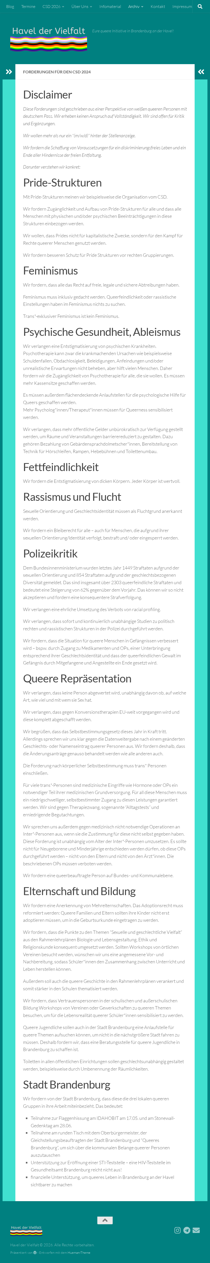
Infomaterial (110, 6)
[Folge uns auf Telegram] (187, 1230)
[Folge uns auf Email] (196, 1230)
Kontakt (158, 6)
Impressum (182, 6)
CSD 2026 (51, 6)
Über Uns (79, 6)
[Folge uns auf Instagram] (177, 1230)
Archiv (134, 6)
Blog (10, 6)
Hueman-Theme (79, 1252)
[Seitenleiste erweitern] (9, 72)
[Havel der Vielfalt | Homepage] (48, 38)
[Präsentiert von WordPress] (35, 1252)
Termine (28, 6)
